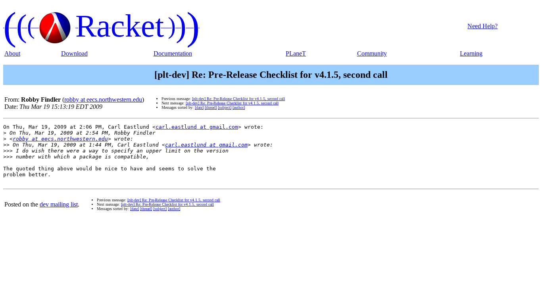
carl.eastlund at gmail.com (197, 127)
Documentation (173, 53)
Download (74, 53)
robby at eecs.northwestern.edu (103, 99)
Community (372, 53)
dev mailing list (59, 204)
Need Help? (482, 26)
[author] (239, 107)
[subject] (224, 107)
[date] (199, 107)
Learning (471, 53)
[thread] (211, 107)
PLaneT (296, 53)
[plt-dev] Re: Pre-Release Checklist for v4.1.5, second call (238, 99)
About (12, 53)
